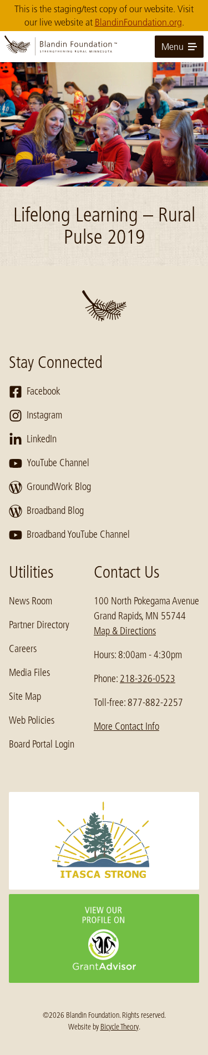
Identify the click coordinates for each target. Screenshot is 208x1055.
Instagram (44, 415)
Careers (23, 649)
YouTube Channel (58, 463)
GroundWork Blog (59, 487)
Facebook (43, 391)
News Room (30, 601)
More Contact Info (126, 726)
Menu (172, 46)
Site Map (25, 696)
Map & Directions (125, 631)
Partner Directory (39, 625)
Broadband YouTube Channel (78, 534)
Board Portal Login (41, 744)
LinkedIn (42, 439)
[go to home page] (104, 47)
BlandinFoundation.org (138, 22)
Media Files (29, 673)
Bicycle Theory (119, 1027)
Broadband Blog (55, 510)
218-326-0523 (147, 679)
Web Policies (31, 720)
